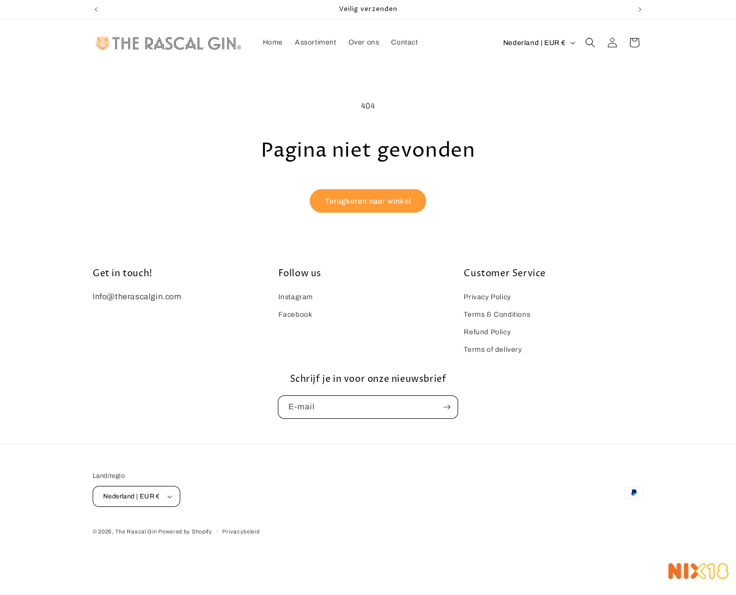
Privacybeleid (240, 531)
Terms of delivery (493, 349)
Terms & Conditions (497, 314)
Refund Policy (487, 332)
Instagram (295, 297)
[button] (590, 43)
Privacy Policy (487, 297)
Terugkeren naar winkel (368, 201)
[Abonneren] (447, 407)
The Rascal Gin (137, 531)
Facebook (295, 314)
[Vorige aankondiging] (96, 9)
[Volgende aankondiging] (640, 9)
